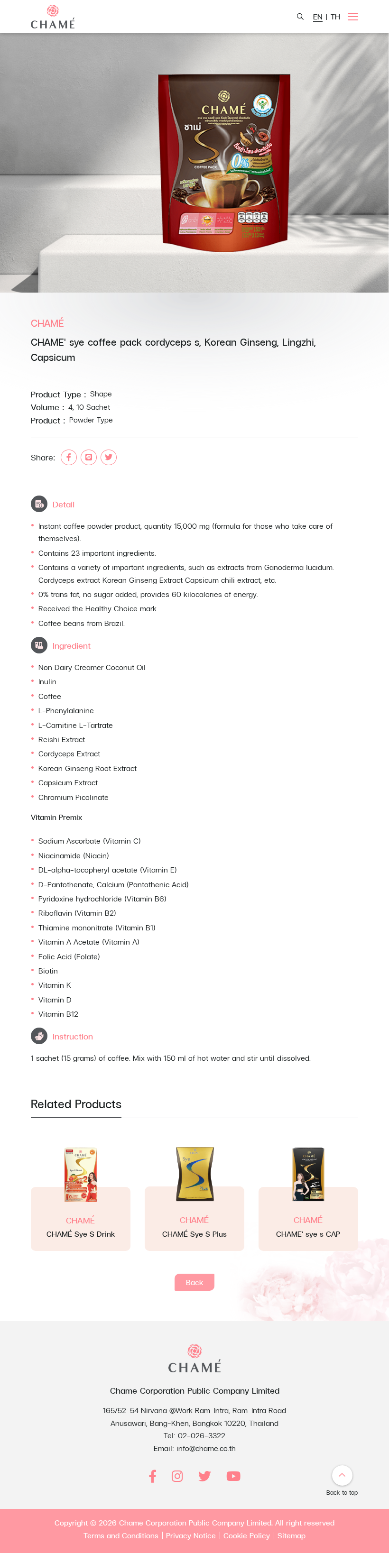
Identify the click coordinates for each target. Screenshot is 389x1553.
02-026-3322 (201, 1435)
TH (335, 16)
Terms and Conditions (120, 1535)
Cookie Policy (246, 1535)
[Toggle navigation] (353, 16)
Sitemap (292, 1535)
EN (318, 16)
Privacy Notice (191, 1535)
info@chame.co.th (206, 1448)
